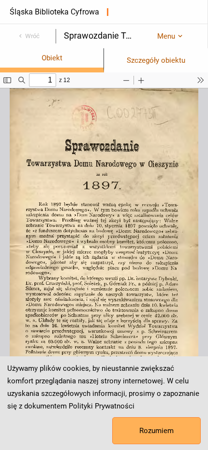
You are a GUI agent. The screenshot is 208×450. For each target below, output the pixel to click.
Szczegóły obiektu (156, 60)
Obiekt (52, 58)
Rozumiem (156, 430)
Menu (166, 36)
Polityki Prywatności (101, 406)
